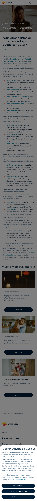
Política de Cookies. (19, 479)
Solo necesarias (18, 497)
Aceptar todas (18, 486)
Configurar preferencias (18, 491)
